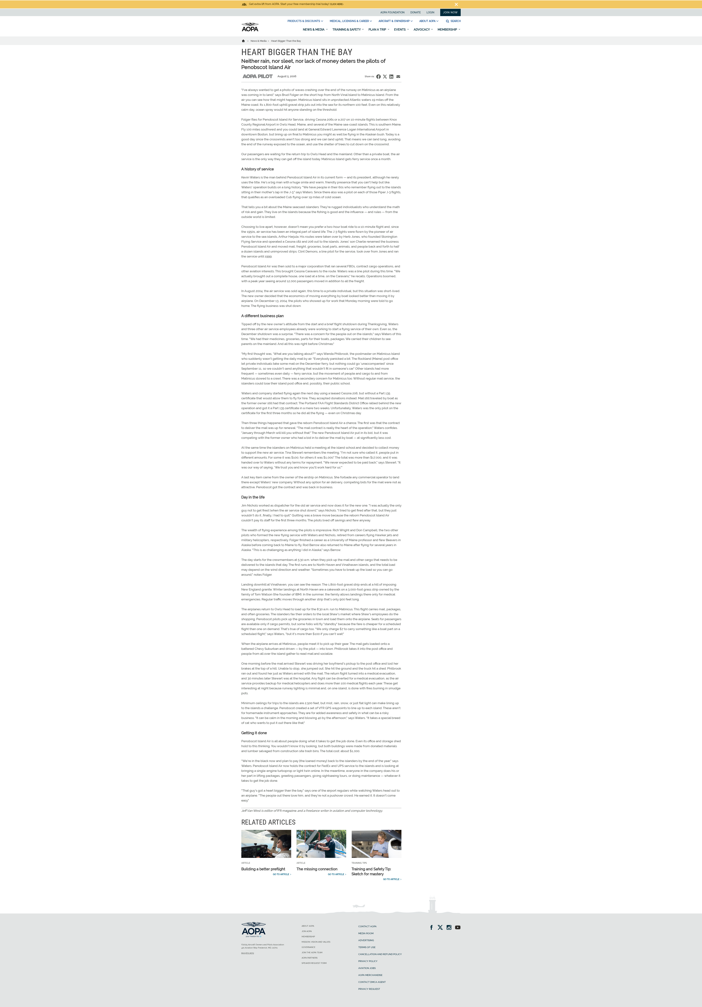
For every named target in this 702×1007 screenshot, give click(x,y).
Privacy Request (369, 989)
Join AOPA (307, 931)
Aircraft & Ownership (394, 21)
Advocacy (422, 29)
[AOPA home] (250, 30)
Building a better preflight (263, 869)
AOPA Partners (310, 958)
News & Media (314, 29)
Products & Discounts (304, 21)
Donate (415, 12)
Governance (308, 947)
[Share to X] (385, 76)
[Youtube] (458, 927)
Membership (448, 29)
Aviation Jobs (367, 968)
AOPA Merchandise (370, 975)
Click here (336, 4)
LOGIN (430, 12)
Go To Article (281, 874)
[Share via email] (398, 76)
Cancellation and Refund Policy (380, 954)
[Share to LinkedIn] (391, 76)
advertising (366, 940)
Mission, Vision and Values (316, 942)
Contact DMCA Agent (372, 982)
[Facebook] (433, 927)
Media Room (365, 933)
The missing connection (317, 869)
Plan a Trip (378, 29)
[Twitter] (441, 927)
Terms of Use (366, 947)
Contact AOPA (367, 926)
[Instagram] (450, 927)
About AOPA (427, 21)
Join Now (450, 12)
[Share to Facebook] (378, 76)
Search (455, 21)
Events (400, 29)
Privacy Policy (368, 961)
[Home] (245, 40)
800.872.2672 (247, 953)
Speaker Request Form (314, 963)
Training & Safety (347, 29)
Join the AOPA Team (312, 952)
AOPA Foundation (392, 12)
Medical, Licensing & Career (349, 21)
